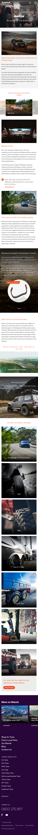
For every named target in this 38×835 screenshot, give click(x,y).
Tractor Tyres (5, 779)
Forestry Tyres (6, 786)
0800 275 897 (11, 809)
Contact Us (6, 749)
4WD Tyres (5, 766)
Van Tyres (4, 770)
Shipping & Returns (7, 825)
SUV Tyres (5, 763)
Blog (3, 746)
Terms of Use (19, 825)
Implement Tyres (7, 789)
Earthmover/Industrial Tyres (10, 776)
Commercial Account (8, 828)
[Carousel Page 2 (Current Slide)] (19, 308)
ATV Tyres (4, 783)
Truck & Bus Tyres (7, 773)
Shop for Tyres (9, 687)
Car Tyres (4, 760)
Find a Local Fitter (9, 740)
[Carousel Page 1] (18, 308)
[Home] (5, 3)
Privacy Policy (29, 825)
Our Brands (6, 743)
